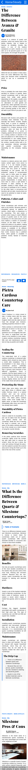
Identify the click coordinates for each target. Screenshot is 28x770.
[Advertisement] (14, 258)
